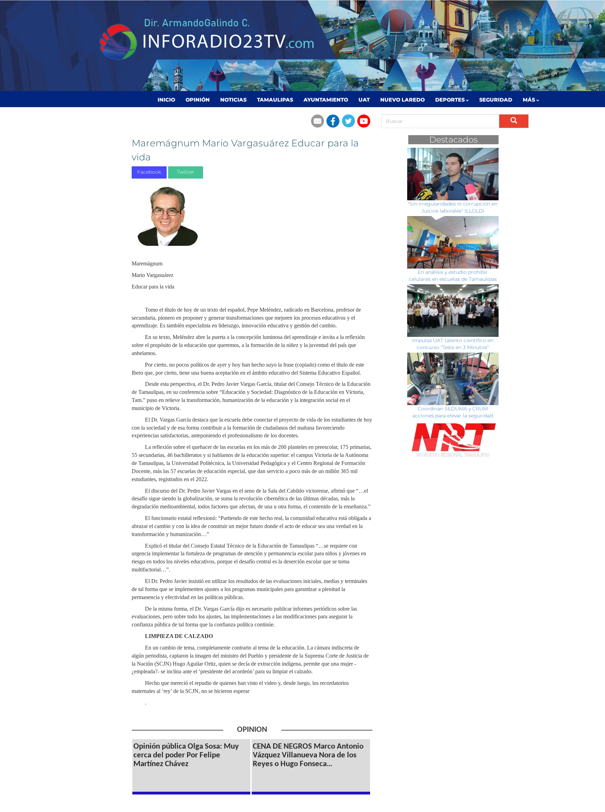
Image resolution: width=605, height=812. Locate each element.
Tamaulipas (275, 100)
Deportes (450, 100)
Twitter (185, 172)
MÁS (529, 100)
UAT (364, 100)
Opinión (198, 100)
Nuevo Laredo (402, 100)
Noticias (233, 100)
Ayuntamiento (326, 100)
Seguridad (495, 100)
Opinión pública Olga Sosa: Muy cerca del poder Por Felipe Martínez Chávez (186, 755)
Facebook (149, 172)
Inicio (166, 100)
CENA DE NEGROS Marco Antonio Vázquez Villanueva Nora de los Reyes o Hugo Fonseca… (308, 755)
